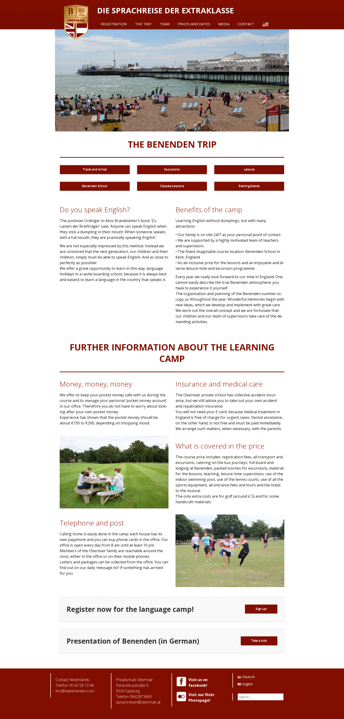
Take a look (259, 640)
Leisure (249, 169)
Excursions (172, 169)
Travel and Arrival (95, 169)
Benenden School (94, 186)
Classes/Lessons (172, 186)
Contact (246, 24)
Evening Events (249, 186)
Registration (114, 24)
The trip (143, 24)
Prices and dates (194, 24)
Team (164, 24)
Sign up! (261, 609)
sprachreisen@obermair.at (138, 702)
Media (223, 24)
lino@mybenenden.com (74, 690)
